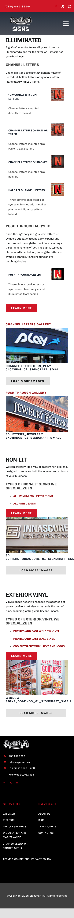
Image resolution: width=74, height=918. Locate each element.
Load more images (27, 381)
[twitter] (62, 6)
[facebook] (55, 6)
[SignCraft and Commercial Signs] (21, 17)
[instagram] (69, 6)
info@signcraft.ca (19, 762)
